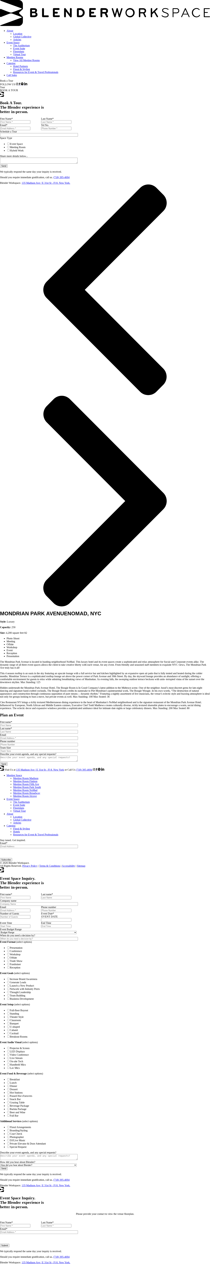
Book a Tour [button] (6, 80)
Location (17, 33)
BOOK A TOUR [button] (9, 90)
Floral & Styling (21, 69)
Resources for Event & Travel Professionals (35, 72)
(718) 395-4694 (61, 177)
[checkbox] (40, 147)
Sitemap (81, 865)
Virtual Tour (19, 54)
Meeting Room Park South (27, 787)
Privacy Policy (29, 865)
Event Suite (19, 48)
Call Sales (12, 75)
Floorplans (18, 51)
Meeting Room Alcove (25, 796)
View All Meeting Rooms (26, 60)
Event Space (13, 42)
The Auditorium (21, 45)
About (10, 30)
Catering (11, 63)
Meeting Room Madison (25, 778)
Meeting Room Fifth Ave (26, 784)
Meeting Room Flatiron (25, 781)
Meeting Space (14, 775)
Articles (17, 39)
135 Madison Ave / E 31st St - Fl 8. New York (40, 769)
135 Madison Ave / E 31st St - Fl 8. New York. (46, 183)
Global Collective (22, 36)
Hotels (16, 831)
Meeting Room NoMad (25, 790)
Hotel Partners (20, 66)
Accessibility (68, 865)
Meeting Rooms (15, 57)
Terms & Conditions (49, 865)
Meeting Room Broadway (26, 793)
